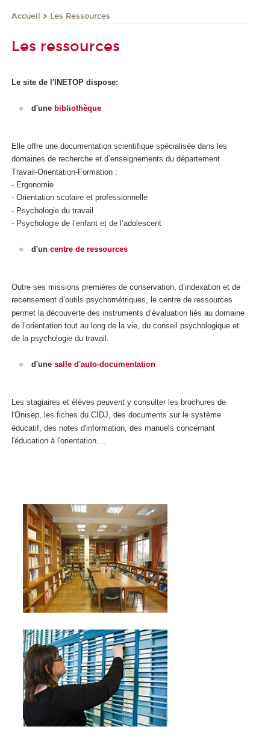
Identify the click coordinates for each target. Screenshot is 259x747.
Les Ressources (80, 16)
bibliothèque (77, 108)
